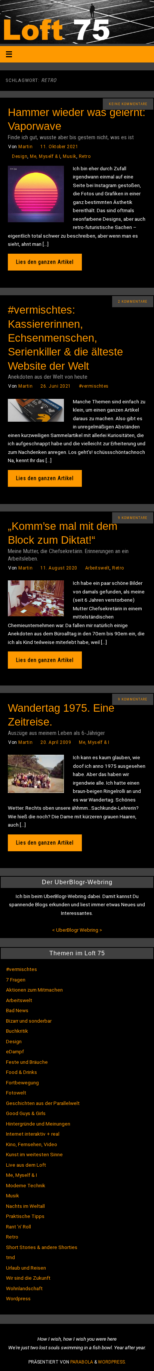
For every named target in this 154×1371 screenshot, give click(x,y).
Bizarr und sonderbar (29, 1021)
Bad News (17, 1010)
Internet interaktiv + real (32, 1134)
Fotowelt (16, 1093)
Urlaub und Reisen (26, 1268)
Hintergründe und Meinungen (38, 1124)
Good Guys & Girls (26, 1113)
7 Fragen (15, 980)
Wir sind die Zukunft (28, 1278)
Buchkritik (17, 1031)
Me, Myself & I (45, 156)
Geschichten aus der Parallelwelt (43, 1103)
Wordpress (18, 1298)
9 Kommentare (132, 518)
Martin (25, 146)
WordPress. (112, 1362)
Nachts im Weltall (25, 1206)
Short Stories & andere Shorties (41, 1247)
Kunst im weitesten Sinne (34, 1154)
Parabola (81, 1362)
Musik (69, 156)
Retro (85, 156)
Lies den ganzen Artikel (45, 262)
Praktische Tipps (25, 1216)
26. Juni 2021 (55, 386)
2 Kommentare (132, 301)
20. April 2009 (55, 742)
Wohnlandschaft (24, 1288)
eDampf (15, 1051)
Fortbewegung (22, 1082)
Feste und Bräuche (27, 1062)
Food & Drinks (21, 1072)
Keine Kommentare (128, 104)
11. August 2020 (58, 568)
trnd (10, 1257)
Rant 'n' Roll (18, 1227)
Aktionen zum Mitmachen (34, 990)
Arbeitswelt (97, 568)
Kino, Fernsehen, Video (31, 1144)
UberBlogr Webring (77, 930)
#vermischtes (94, 386)
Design (19, 156)
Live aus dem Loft (26, 1165)
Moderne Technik (25, 1185)
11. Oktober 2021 (59, 146)
